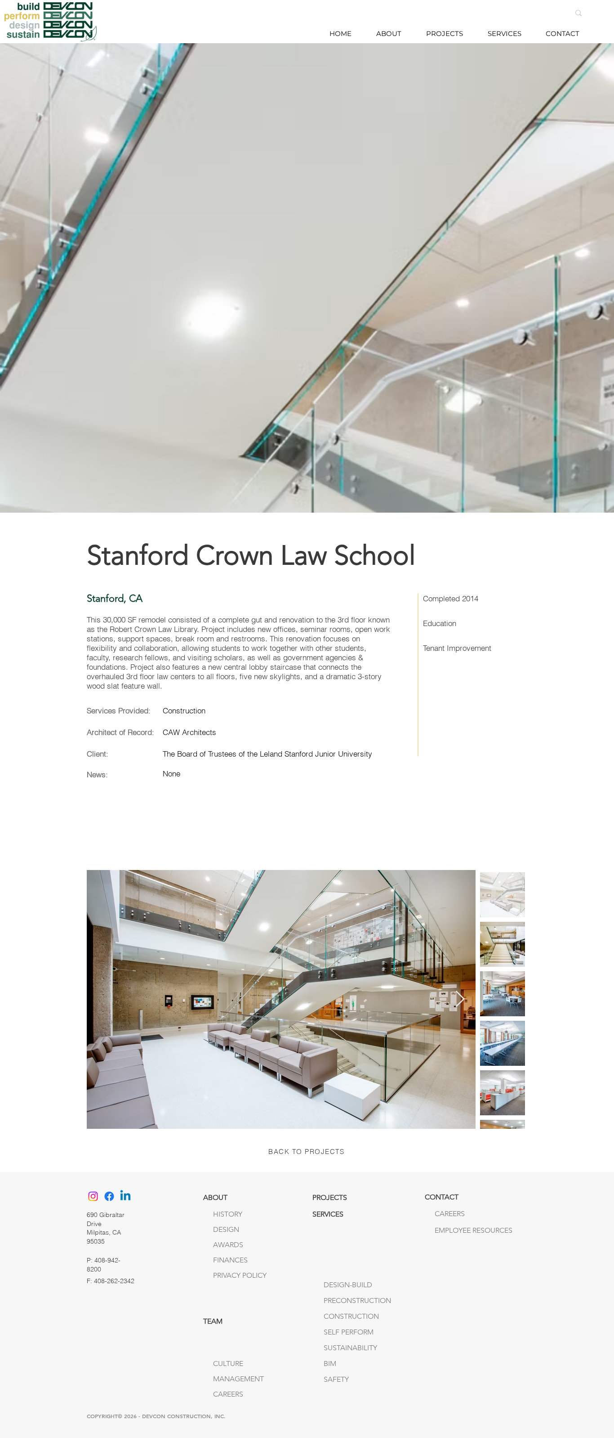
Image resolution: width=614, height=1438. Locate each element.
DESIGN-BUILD (348, 1284)
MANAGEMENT (238, 1379)
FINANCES (230, 1260)
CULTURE (228, 1363)
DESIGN (226, 1229)
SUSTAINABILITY (350, 1347)
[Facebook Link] (109, 1196)
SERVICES (327, 1214)
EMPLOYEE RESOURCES (453, 1230)
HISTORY (227, 1214)
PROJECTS (329, 1197)
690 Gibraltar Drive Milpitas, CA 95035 (106, 1228)
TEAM (212, 1321)
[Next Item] (460, 999)
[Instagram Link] (93, 1196)
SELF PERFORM (349, 1332)
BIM (330, 1363)
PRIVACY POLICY (240, 1275)
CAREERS (228, 1394)
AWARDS (228, 1244)
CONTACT (441, 1197)
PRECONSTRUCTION (357, 1300)
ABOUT (215, 1197)
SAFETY (336, 1379)
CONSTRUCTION (351, 1316)
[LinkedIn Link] (125, 1196)
